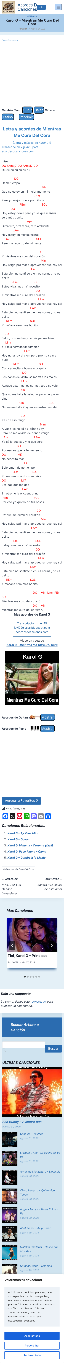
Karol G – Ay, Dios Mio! (22, 833)
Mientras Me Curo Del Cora (18, 869)
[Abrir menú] (58, 7)
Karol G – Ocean (18, 839)
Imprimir (26, 117)
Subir (27, 110)
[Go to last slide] (12, 945)
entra (41, 7)
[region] (32, 1318)
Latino (8, 117)
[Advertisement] (32, 74)
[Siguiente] (52, 945)
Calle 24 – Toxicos (31, 1134)
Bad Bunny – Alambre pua (22, 1122)
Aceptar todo (32, 1335)
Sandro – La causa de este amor (50, 884)
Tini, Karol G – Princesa (27, 956)
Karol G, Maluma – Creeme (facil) (30, 845)
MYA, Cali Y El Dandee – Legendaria (11, 886)
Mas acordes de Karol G (32, 614)
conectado (39, 1001)
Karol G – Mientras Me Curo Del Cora (32, 645)
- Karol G (32, 16)
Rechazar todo (32, 1355)
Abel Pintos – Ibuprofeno (35, 1228)
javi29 (24, 29)
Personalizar (32, 1345)
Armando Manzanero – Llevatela (40, 1171)
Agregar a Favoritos (21, 800)
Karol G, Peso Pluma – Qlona (26, 851)
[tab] (25, 977)
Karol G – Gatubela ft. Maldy (26, 857)
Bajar (39, 110)
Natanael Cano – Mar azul (36, 1266)
